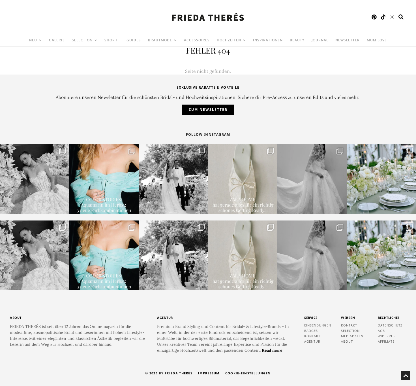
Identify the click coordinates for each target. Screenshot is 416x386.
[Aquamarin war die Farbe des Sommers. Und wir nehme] (104, 179)
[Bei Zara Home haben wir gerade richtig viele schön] (242, 179)
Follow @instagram (208, 134)
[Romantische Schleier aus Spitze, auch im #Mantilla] (312, 179)
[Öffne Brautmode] (175, 40)
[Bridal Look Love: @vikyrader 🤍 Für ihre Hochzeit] (34, 179)
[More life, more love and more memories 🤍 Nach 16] (173, 179)
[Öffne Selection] (95, 40)
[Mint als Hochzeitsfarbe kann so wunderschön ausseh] (381, 179)
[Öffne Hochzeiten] (244, 40)
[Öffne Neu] (40, 40)
